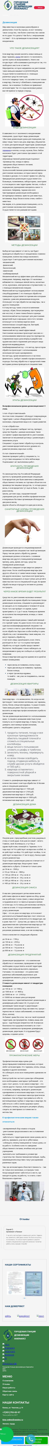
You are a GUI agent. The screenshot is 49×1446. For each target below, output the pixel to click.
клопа (17, 57)
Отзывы (6, 1384)
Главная (5, 15)
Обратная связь (9, 1391)
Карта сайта (8, 1395)
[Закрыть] (40, 1434)
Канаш (12, 1424)
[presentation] (4, 1237)
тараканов (6, 150)
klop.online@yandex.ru (12, 1420)
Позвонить (16, 1439)
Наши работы (8, 1388)
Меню (40, 8)
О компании (7, 1381)
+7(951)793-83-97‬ (11, 1412)
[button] (23, 1298)
